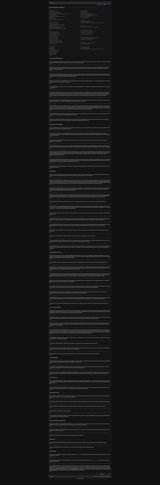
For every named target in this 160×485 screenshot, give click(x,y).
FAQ (99, 4)
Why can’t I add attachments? (53, 38)
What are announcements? (53, 51)
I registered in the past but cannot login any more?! (57, 16)
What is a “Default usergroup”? (85, 16)
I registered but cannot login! (53, 15)
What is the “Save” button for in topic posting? (56, 41)
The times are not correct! (53, 23)
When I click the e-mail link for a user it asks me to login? (58, 28)
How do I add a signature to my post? (55, 33)
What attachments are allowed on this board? (87, 42)
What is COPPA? (52, 17)
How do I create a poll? (52, 34)
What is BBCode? (52, 46)
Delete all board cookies (101, 476)
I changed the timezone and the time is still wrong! (56, 24)
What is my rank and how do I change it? (55, 27)
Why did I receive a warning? (53, 39)
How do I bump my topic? (53, 43)
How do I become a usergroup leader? (86, 14)
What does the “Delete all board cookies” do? (56, 19)
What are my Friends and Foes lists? (86, 26)
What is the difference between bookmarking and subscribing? (90, 37)
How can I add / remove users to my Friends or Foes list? (89, 27)
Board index (52, 2)
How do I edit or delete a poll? (53, 36)
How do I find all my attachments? (86, 43)
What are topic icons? (52, 54)
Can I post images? (52, 49)
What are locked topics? (53, 53)
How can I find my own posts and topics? (87, 34)
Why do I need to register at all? (54, 11)
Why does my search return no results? (87, 31)
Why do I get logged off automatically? (55, 12)
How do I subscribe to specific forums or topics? (88, 38)
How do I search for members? (85, 33)
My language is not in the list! (53, 25)
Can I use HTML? (52, 47)
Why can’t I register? (52, 18)
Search (102, 4)
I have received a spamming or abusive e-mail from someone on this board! (92, 22)
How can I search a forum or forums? (86, 30)
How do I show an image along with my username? (57, 26)
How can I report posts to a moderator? (55, 40)
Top (51, 63)
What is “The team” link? (84, 17)
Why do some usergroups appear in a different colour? (89, 15)
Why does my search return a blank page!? (87, 32)
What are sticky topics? (53, 52)
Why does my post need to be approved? (55, 42)
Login (110, 4)
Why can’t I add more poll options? (54, 35)
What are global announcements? (54, 50)
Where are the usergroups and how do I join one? (88, 13)
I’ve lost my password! (52, 14)
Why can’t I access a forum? (53, 37)
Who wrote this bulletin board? (85, 47)
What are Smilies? (52, 48)
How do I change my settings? (54, 22)
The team (95, 476)
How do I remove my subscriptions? (86, 39)
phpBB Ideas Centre (94, 460)
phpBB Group (77, 454)
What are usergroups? (84, 12)
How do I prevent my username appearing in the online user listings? (59, 13)
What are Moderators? (84, 11)
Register (106, 4)
